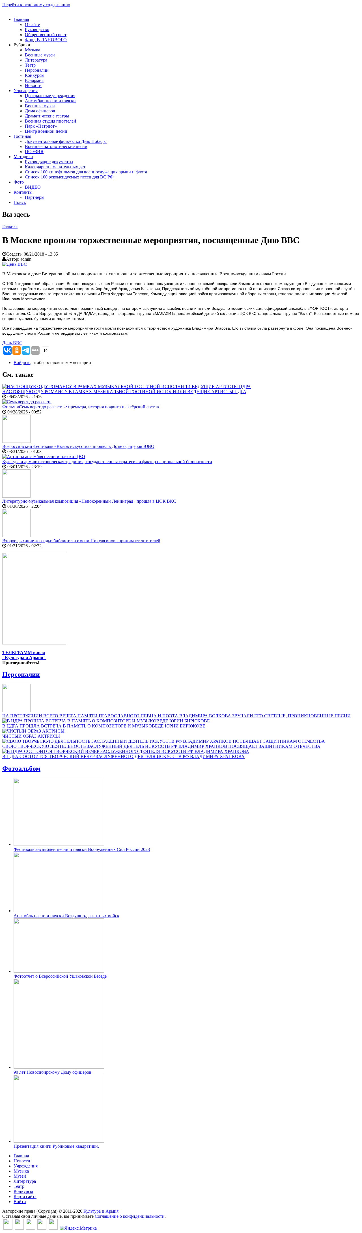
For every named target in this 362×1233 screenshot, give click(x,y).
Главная (21, 19)
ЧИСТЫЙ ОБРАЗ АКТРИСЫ (31, 736)
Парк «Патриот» (41, 126)
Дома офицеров (40, 110)
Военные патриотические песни (56, 146)
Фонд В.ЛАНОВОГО (46, 39)
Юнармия (34, 80)
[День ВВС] (14, 264)
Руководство (37, 29)
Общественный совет (45, 34)
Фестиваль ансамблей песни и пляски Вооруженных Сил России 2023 (82, 849)
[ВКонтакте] (8, 1228)
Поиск (20, 202)
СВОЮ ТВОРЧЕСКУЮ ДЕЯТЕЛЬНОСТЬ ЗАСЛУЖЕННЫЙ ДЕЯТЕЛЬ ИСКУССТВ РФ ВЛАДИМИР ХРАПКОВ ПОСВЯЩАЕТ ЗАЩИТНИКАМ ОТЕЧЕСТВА (161, 746)
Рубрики (22, 44)
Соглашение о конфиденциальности (130, 1216)
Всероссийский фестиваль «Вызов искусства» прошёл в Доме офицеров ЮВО (78, 446)
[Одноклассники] (30, 1228)
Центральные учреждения (50, 95)
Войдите (22, 362)
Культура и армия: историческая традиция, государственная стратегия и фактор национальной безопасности (107, 461)
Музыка (32, 49)
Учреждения (26, 90)
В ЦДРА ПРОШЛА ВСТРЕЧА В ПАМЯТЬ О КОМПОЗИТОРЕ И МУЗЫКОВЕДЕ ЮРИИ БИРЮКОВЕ (103, 726)
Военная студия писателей (50, 121)
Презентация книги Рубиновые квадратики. (56, 1146)
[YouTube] (42, 1228)
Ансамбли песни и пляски (50, 100)
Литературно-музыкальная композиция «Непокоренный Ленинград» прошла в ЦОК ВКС (89, 501)
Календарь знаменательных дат (55, 166)
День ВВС (12, 342)
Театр (30, 65)
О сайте (32, 24)
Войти (20, 1201)
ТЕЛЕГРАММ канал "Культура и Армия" (24, 655)
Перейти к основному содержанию (36, 4)
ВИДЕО (33, 187)
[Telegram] (53, 1228)
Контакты (23, 192)
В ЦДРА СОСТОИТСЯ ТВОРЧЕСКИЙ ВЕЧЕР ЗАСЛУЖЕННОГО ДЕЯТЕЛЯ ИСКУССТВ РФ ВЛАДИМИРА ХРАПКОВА (123, 756)
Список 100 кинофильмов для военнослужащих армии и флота (86, 171)
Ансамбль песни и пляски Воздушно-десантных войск (66, 915)
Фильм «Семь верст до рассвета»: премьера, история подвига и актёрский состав (80, 406)
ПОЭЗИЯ (34, 151)
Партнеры (34, 197)
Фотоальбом (21, 768)
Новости (33, 85)
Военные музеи (40, 55)
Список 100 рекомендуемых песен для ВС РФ (69, 177)
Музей (20, 1176)
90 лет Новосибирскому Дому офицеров (52, 1072)
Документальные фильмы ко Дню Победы (66, 141)
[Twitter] (19, 1228)
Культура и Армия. (101, 1211)
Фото (19, 182)
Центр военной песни (46, 131)
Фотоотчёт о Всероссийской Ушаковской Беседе (60, 976)
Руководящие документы (49, 161)
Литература (36, 60)
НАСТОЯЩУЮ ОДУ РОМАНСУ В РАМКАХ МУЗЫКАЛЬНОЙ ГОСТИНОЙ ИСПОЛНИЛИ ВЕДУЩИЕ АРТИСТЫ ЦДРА (124, 391)
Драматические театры (47, 116)
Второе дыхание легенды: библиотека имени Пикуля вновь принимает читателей (81, 540)
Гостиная (22, 136)
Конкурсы (34, 75)
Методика (23, 156)
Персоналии (37, 70)
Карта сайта (25, 1196)
